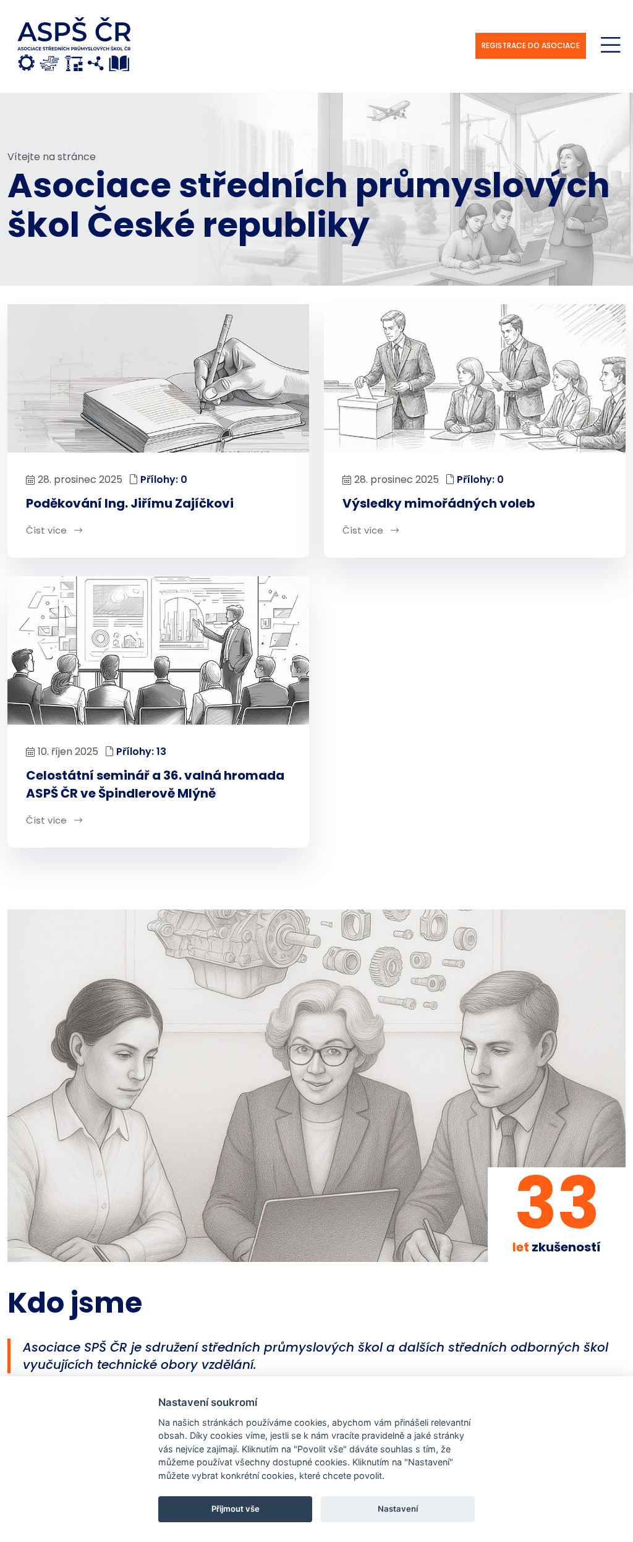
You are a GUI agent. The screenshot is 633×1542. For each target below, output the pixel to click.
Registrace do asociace (531, 45)
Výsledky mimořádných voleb (438, 503)
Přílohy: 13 (141, 751)
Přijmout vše (235, 1509)
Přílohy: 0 (163, 479)
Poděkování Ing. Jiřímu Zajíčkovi (130, 503)
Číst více (47, 530)
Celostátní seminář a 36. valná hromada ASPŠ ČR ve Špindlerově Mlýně (155, 784)
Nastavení (398, 1509)
